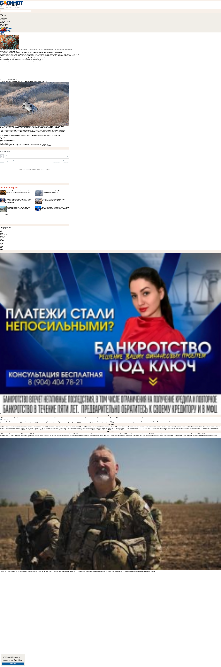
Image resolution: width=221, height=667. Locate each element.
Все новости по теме (5, 51)
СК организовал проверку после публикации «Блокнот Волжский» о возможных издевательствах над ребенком (100, 433)
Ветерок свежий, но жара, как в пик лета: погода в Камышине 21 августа (183, 429)
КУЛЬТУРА (3, 15)
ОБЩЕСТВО (3, 18)
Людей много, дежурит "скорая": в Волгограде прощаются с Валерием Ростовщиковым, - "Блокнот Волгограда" (49, 436)
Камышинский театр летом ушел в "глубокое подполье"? (138, 433)
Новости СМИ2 (4, 215)
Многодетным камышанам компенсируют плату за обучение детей (54, 428)
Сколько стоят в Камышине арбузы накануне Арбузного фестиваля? (16, 433)
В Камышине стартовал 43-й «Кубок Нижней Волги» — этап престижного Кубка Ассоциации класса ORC (151, 428)
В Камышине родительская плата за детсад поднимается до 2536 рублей (19, 144)
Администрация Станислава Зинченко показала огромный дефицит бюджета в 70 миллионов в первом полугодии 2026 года (83, 571)
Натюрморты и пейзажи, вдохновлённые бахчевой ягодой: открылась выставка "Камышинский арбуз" (133, 571)
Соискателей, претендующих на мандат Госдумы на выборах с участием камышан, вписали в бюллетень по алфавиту (67, 429)
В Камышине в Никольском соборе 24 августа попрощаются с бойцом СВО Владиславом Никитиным (106, 426)
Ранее (15, 161)
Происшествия (4, 80)
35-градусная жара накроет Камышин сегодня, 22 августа (125, 422)
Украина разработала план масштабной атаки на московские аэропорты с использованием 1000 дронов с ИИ (189, 421)
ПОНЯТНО (13, 663)
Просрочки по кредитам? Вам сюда (7, 413)
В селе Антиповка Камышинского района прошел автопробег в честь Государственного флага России (101, 421)
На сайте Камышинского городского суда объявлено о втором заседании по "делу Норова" (144, 421)
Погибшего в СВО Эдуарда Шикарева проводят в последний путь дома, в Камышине (193, 428)
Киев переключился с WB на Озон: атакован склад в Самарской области (95, 422)
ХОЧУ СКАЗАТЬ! (4, 24)
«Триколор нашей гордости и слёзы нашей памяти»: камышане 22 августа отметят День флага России (120, 435)
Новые (2, 161)
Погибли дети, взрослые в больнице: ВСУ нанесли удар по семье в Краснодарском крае (21, 421)
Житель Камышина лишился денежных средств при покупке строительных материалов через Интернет (24, 426)
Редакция (2, 34)
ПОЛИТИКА (3, 20)
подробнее (13, 229)
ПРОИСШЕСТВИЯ (5, 21)
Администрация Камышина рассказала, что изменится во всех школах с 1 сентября (59, 421)
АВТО (8, 30)
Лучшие (8, 161)
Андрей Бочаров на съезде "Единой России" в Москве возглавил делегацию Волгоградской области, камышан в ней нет (27, 417)
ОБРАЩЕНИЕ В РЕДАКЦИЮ (7, 17)
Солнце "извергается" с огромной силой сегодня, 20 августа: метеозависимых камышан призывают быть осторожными (71, 435)
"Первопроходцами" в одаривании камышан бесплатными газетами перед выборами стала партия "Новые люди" (169, 435)
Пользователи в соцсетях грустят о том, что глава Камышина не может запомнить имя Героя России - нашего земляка (31, 52)
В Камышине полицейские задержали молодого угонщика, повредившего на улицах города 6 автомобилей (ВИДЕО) (176, 433)
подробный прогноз (5, 229)
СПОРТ (2, 23)
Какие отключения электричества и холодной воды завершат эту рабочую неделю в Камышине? (53, 433)
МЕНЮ (2, 14)
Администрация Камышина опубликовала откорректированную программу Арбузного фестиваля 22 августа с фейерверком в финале (98, 428)
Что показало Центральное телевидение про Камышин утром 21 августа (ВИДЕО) (65, 426)
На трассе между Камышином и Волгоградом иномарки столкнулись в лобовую (21, 145)
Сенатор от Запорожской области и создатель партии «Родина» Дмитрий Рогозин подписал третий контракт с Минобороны (28, 571)
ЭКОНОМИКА (3, 26)
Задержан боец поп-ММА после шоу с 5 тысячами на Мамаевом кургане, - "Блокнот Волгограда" (57, 422)
